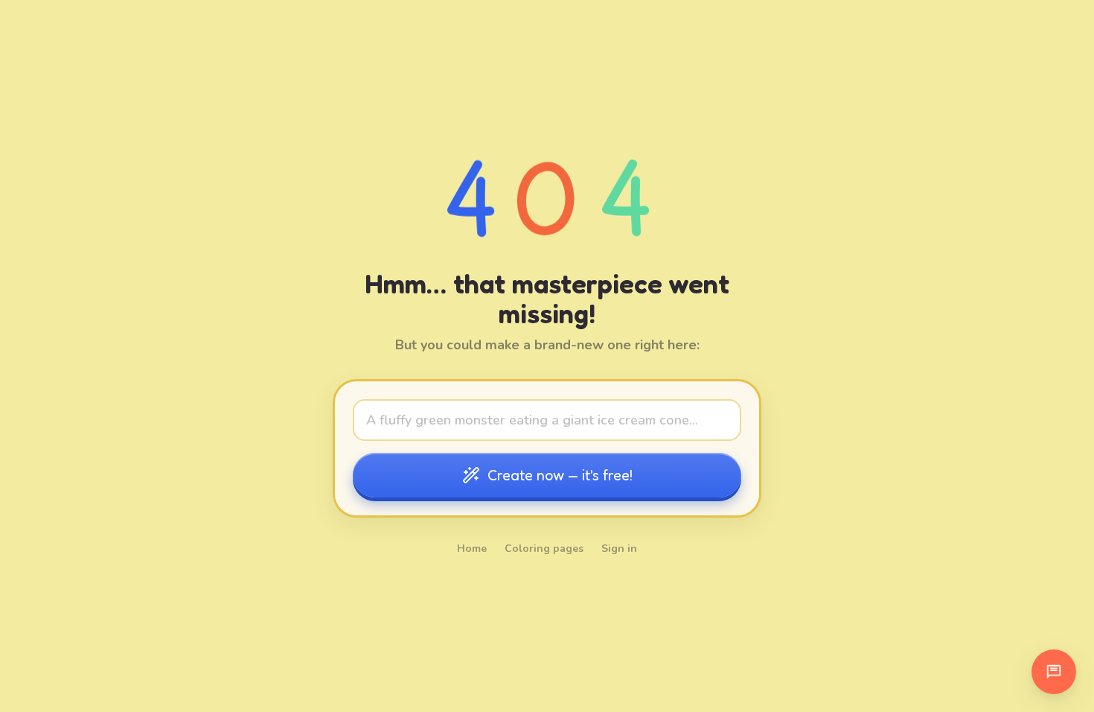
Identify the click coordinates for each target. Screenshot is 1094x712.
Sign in (619, 548)
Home (472, 548)
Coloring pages (544, 548)
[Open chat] (1053, 671)
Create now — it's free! (560, 475)
